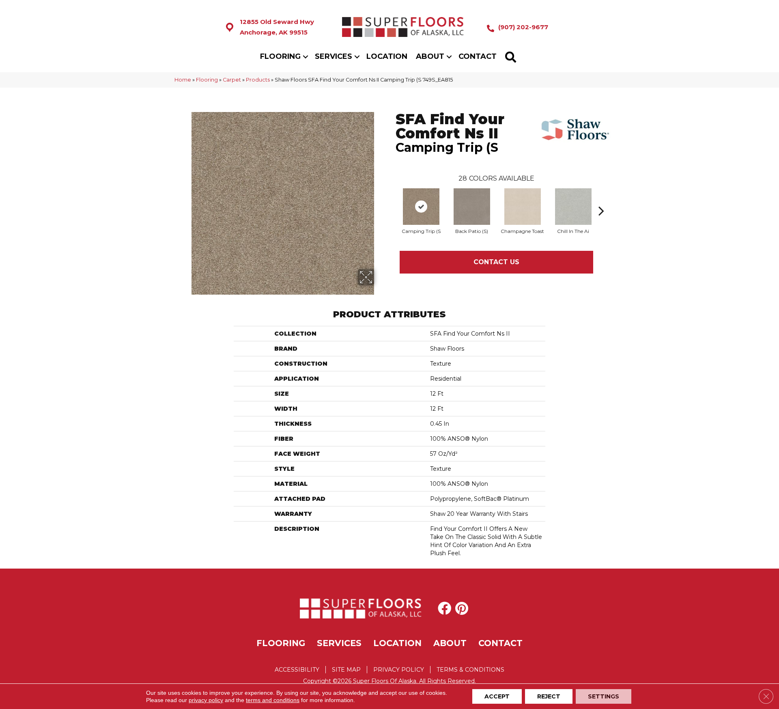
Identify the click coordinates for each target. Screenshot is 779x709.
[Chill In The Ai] (573, 206)
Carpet (232, 80)
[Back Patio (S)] (472, 206)
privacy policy (206, 700)
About (430, 56)
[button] (305, 56)
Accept (497, 696)
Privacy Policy (398, 669)
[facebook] (444, 608)
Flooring (280, 56)
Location (386, 56)
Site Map (346, 669)
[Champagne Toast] (522, 206)
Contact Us (496, 262)
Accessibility (297, 669)
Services (333, 56)
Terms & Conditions (470, 669)
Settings (603, 696)
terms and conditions (272, 700)
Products (258, 80)
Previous (391, 198)
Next (601, 198)
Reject (548, 696)
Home (182, 80)
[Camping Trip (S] (421, 206)
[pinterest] (461, 608)
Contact (477, 56)
